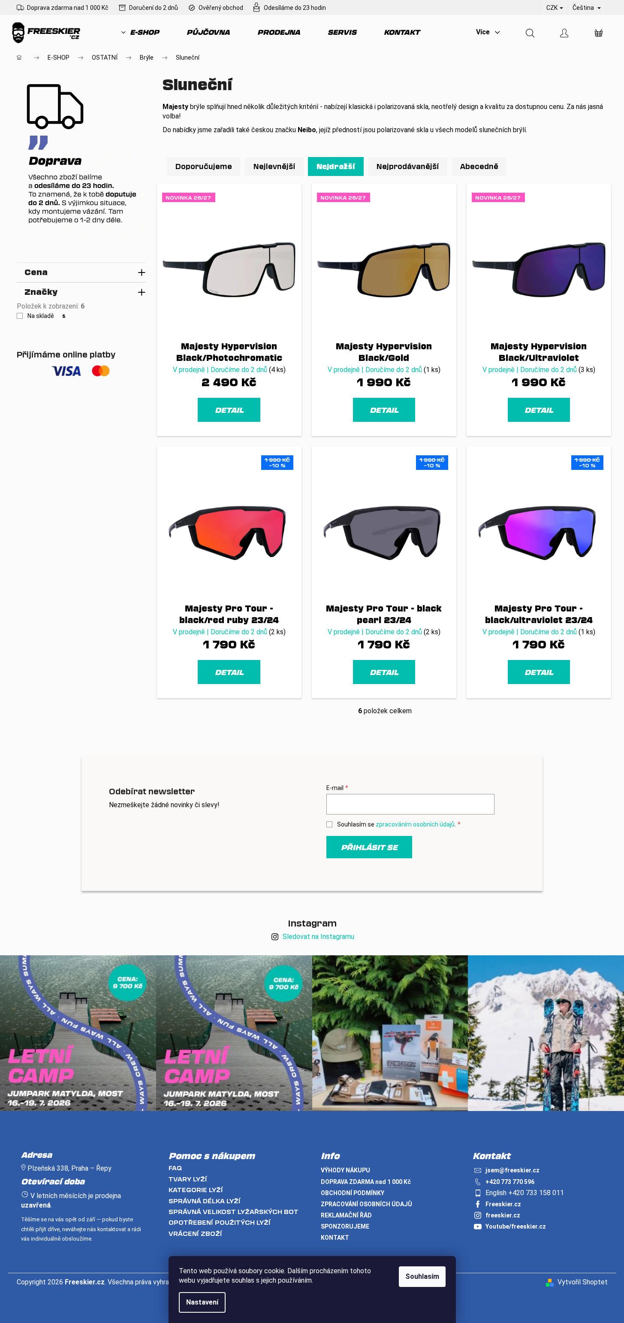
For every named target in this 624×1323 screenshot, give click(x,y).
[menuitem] (140, 32)
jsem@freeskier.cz (512, 1170)
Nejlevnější (274, 166)
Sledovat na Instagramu (318, 936)
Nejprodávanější (408, 166)
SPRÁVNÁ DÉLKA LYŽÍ (205, 1201)
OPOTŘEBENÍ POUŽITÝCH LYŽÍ (220, 1222)
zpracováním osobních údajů (415, 824)
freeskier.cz (502, 1215)
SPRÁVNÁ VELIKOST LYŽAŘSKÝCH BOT (233, 1211)
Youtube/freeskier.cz (515, 1226)
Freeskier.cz (503, 1204)
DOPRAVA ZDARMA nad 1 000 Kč (366, 1181)
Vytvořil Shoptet (583, 1282)
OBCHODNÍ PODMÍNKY (352, 1193)
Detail (229, 410)
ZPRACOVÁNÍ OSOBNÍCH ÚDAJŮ (366, 1204)
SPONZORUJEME (345, 1226)
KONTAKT (335, 1237)
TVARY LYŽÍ (188, 1179)
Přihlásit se (369, 847)
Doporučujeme (203, 166)
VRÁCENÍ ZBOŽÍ (195, 1233)
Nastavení (202, 1302)
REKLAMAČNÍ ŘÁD (346, 1215)
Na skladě (46, 315)
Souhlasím (422, 1276)
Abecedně (479, 166)
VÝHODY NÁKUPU (345, 1170)
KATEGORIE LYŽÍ (196, 1190)
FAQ (175, 1168)
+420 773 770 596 (509, 1181)
